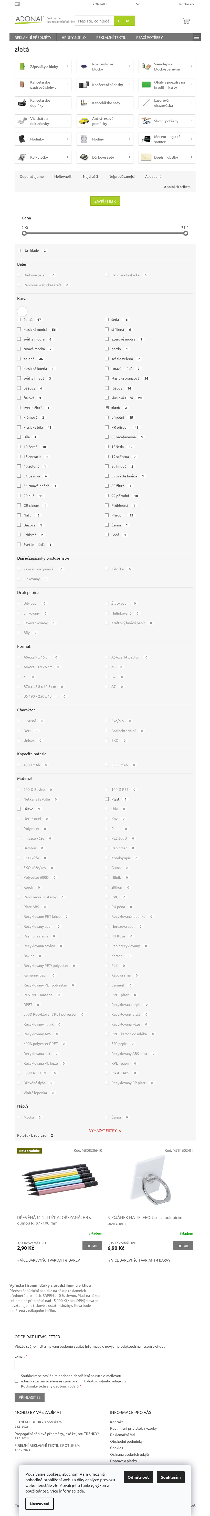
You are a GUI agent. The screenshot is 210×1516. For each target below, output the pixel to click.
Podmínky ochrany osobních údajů (50, 1386)
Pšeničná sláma (39, 936)
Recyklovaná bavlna (43, 945)
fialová (32, 397)
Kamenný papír (39, 975)
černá (32, 319)
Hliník (119, 877)
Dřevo (32, 808)
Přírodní (122, 515)
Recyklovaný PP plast (132, 1082)
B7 (117, 676)
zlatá (119, 407)
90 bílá (33, 495)
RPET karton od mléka (132, 1033)
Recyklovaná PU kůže (44, 1063)
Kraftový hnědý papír (131, 622)
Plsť (118, 965)
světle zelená (125, 358)
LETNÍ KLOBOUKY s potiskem (38, 1421)
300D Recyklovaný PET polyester (53, 1014)
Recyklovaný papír (42, 926)
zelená (33, 358)
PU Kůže (121, 936)
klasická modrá (40, 329)
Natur (32, 515)
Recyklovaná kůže (129, 1024)
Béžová (33, 525)
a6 (29, 676)
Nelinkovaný (124, 613)
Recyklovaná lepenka (131, 916)
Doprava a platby (123, 1460)
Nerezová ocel (126, 926)
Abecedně (153, 176)
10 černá (35, 446)
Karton (120, 955)
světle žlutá (36, 407)
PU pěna (121, 906)
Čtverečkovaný (39, 622)
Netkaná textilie (40, 799)
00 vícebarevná (127, 436)
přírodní (122, 417)
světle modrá (37, 339)
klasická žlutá (126, 397)
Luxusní (33, 720)
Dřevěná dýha (38, 1082)
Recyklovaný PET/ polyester (49, 965)
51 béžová (35, 476)
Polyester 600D (40, 877)
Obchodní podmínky (126, 1441)
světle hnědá (37, 378)
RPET (31, 1004)
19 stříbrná (123, 456)
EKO (118, 740)
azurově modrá (126, 339)
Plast (119, 799)
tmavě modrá (38, 348)
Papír (119, 828)
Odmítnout (138, 1477)
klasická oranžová (129, 378)
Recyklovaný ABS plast (132, 1053)
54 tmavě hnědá (40, 485)
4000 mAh (35, 764)
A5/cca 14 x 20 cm (129, 657)
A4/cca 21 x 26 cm (41, 666)
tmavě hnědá (125, 368)
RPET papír (123, 1063)
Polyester (35, 828)
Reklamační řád (122, 1434)
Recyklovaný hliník (42, 1024)
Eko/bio (121, 720)
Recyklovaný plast (129, 1014)
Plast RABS (123, 1073)
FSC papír (122, 1043)
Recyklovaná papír (129, 1004)
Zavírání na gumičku (43, 569)
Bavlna (32, 955)
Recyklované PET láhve (46, 916)
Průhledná (123, 505)
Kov (117, 818)
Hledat (124, 20)
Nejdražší (90, 176)
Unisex (32, 740)
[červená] (22, 310)
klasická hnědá (39, 368)
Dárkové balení (39, 275)
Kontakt (99, 4)
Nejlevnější (63, 176)
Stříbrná (33, 534)
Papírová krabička (128, 275)
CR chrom (35, 505)
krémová (34, 417)
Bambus (33, 847)
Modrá (32, 1117)
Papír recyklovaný (129, 945)
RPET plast (123, 994)
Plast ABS (35, 906)
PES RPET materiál (42, 994)
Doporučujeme (32, 176)
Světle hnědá (37, 544)
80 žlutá (121, 485)
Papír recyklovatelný (44, 897)
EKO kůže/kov (38, 867)
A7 (117, 686)
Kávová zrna (124, 975)
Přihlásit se (29, 1397)
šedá (119, 319)
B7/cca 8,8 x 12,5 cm (43, 686)
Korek (32, 887)
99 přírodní (124, 495)
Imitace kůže (37, 838)
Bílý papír (35, 603)
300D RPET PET (40, 1073)
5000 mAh (123, 764)
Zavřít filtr (105, 201)
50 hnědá (122, 466)
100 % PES (123, 789)
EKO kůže (35, 857)
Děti (31, 730)
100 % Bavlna (38, 789)
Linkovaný (35, 578)
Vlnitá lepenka (39, 1092)
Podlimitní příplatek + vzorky (133, 1428)
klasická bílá (37, 427)
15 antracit (36, 456)
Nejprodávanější (122, 176)
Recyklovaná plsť (41, 1053)
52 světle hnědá (127, 476)
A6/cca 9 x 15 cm (40, 657)
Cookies (116, 1447)
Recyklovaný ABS (41, 1033)
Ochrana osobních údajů (129, 1454)
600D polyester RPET (44, 1043)
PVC (118, 897)
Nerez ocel (36, 818)
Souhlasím (171, 1477)
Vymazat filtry (103, 1130)
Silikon (120, 887)
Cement (121, 985)
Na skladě (35, 250)
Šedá (118, 534)
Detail (92, 1245)
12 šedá (121, 446)
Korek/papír (124, 857)
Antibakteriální (127, 730)
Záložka (121, 569)
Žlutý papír (123, 603)
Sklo (118, 808)
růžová (121, 388)
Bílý (30, 632)
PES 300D (122, 838)
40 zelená (35, 466)
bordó (119, 348)
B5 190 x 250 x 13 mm (45, 696)
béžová (33, 388)
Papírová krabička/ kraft (46, 285)
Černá (119, 525)
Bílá (30, 436)
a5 (116, 666)
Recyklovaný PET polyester (49, 985)
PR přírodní (124, 427)
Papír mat (122, 847)
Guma (119, 867)
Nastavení (39, 1503)
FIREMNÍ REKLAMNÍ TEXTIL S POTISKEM (47, 1445)
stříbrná (121, 329)
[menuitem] (32, 37)
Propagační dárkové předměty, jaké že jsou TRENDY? (57, 1433)
